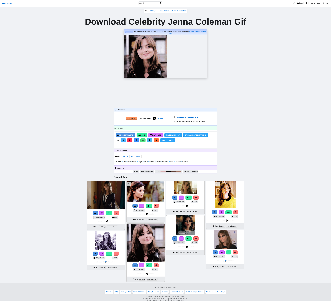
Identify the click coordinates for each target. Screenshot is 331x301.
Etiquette (165, 292)
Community (311, 3)
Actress (151, 162)
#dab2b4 (163, 171)
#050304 (168, 171)
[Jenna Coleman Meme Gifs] (106, 209)
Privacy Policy (126, 292)
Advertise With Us (176, 292)
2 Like (142, 135)
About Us (109, 292)
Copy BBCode (168, 140)
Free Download (126, 135)
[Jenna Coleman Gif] (146, 201)
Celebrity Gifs (164, 11)
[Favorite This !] (101, 213)
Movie (134, 162)
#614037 (173, 171)
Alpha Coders (7, 3)
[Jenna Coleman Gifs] (146, 261)
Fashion (158, 162)
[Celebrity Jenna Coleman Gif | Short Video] (105, 249)
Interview (184, 162)
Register (325, 3)
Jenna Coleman (135, 156)
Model (145, 162)
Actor (171, 162)
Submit (301, 3)
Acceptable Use (153, 292)
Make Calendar (173, 135)
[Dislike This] (116, 213)
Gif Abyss (153, 11)
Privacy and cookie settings (215, 292)
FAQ (116, 292)
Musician (165, 162)
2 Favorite (156, 135)
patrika (160, 118)
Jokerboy (111, 262)
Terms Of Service (139, 292)
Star (124, 162)
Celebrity (125, 156)
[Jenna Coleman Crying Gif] (185, 193)
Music (128, 162)
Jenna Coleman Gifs (179, 11)
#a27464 (178, 171)
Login (319, 3)
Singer (140, 162)
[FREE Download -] (95, 213)
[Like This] (228, 252)
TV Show (177, 162)
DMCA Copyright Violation (195, 292)
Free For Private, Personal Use (187, 117)
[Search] (160, 3)
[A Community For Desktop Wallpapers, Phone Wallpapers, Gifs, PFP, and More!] (146, 11)
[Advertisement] (165, 93)
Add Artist (131, 118)
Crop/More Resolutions (195, 135)
